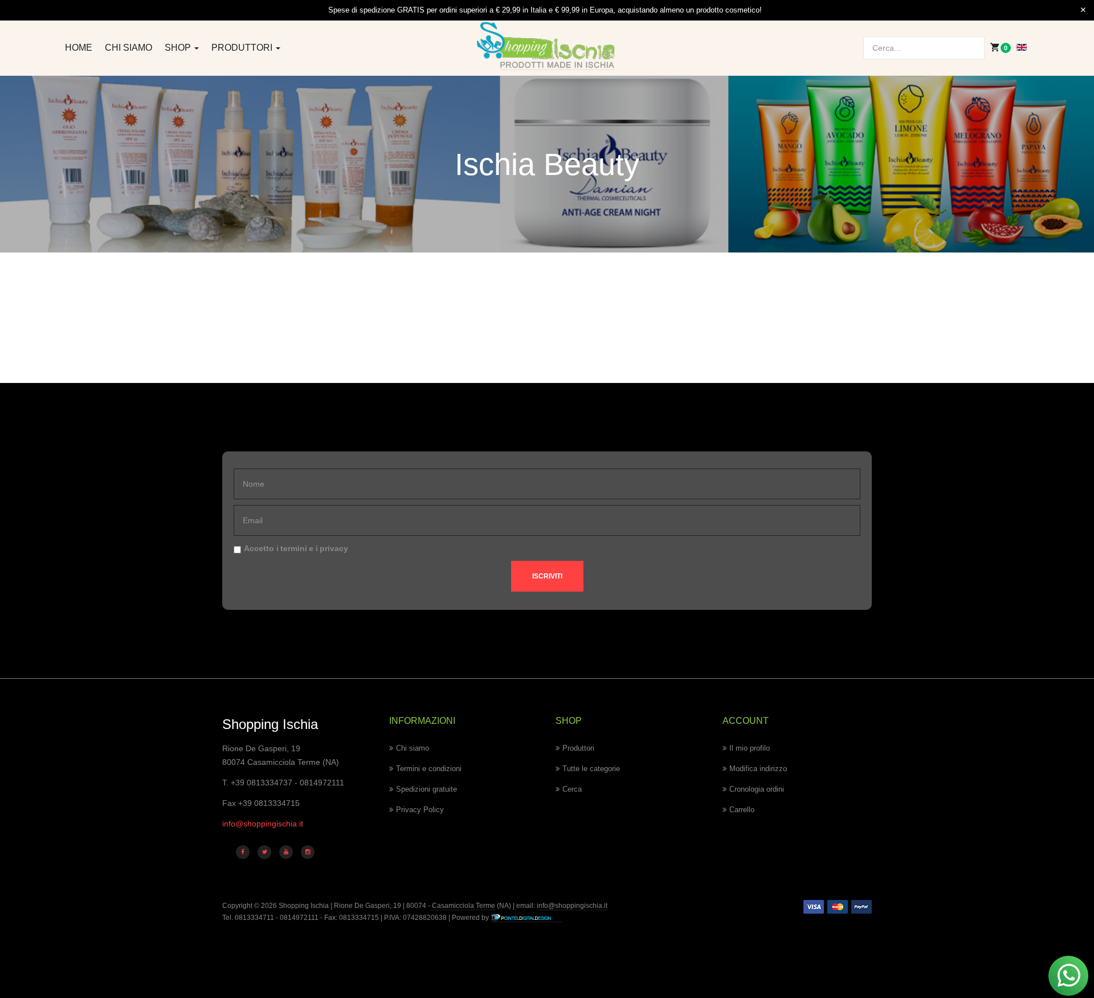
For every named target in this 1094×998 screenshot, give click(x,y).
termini (293, 548)
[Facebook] (243, 852)
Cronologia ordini (756, 789)
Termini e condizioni (429, 768)
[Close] (1083, 10)
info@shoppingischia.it (262, 823)
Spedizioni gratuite (426, 789)
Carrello (741, 809)
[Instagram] (308, 852)
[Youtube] (286, 852)
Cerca (572, 789)
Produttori (243, 47)
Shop (179, 47)
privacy (334, 548)
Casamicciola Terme (462, 906)
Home (78, 47)
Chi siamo (128, 47)
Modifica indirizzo (758, 768)
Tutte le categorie (591, 768)
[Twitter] (264, 852)
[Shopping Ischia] (547, 46)
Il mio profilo (749, 748)
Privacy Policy (420, 809)
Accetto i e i (296, 548)
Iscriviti (547, 576)
